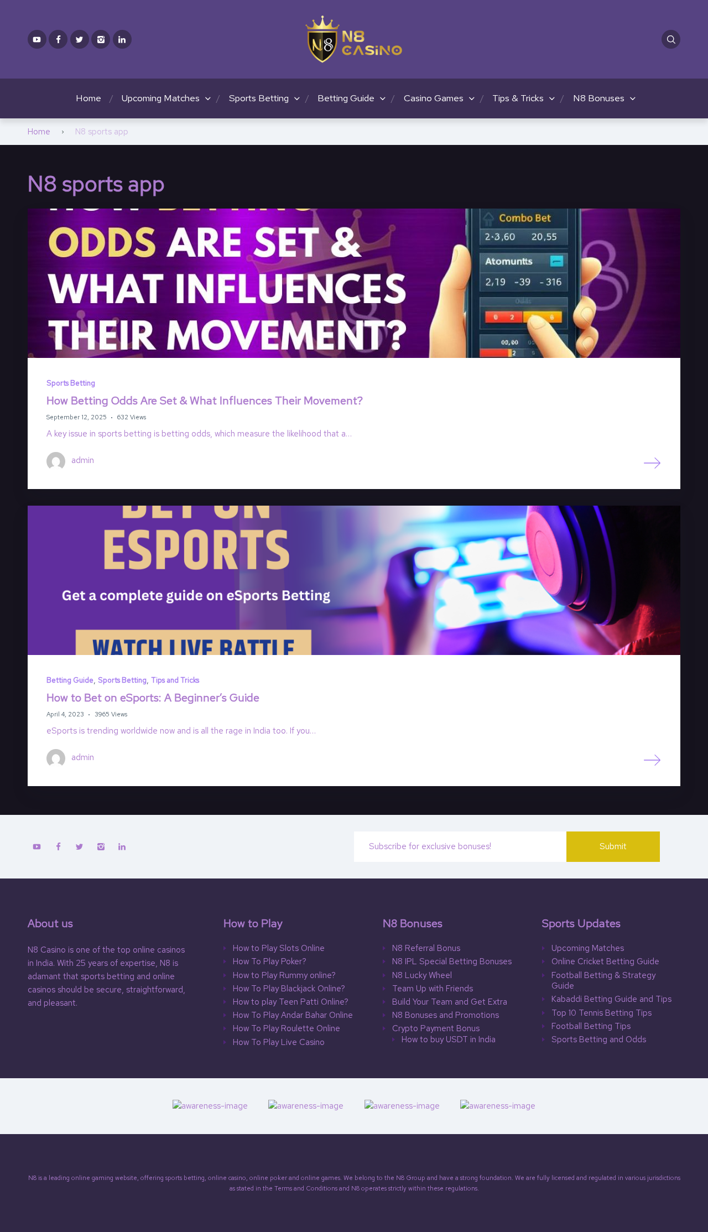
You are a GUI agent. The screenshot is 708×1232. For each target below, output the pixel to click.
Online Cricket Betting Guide (605, 962)
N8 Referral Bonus (426, 948)
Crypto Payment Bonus (436, 1028)
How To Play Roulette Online (286, 1028)
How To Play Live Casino (279, 1042)
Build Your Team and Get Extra (449, 1002)
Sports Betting (259, 98)
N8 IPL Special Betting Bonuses (452, 962)
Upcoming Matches (161, 98)
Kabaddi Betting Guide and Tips (611, 999)
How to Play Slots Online (279, 948)
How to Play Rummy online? (284, 975)
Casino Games (434, 98)
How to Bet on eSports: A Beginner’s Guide (152, 697)
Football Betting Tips (591, 1026)
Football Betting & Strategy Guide (603, 981)
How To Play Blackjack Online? (289, 989)
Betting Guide (345, 98)
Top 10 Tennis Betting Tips (601, 1013)
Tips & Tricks (518, 98)
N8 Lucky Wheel (422, 975)
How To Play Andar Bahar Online (293, 1015)
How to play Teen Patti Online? (290, 1002)
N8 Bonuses (598, 98)
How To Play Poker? (269, 962)
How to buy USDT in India (449, 1040)
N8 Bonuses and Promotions (445, 1015)
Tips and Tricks (175, 680)
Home (88, 98)
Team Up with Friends (432, 989)
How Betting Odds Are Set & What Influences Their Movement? (204, 400)
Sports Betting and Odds (598, 1040)
